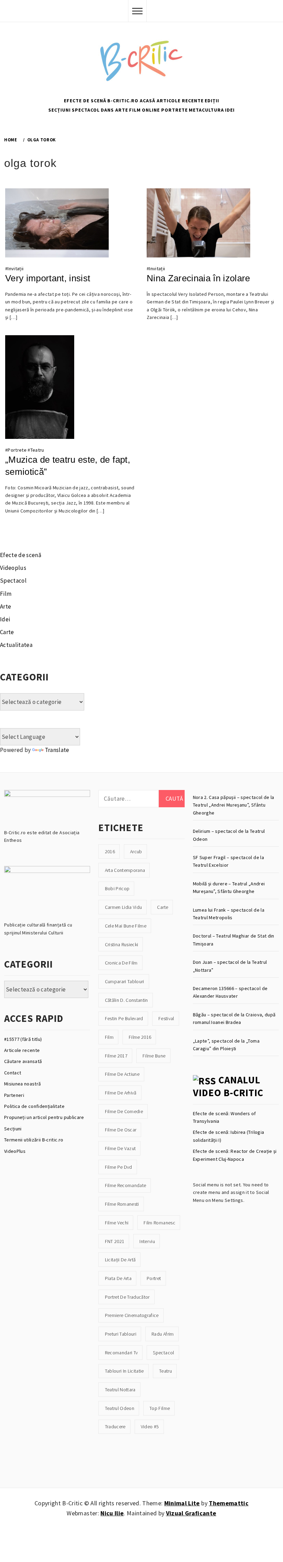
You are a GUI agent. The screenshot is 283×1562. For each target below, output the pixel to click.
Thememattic (228, 1503)
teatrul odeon (119, 1408)
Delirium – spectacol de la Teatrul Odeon (229, 835)
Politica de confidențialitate (34, 1106)
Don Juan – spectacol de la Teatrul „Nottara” (230, 966)
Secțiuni (59, 110)
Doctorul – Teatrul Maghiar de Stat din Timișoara (233, 940)
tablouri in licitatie (124, 1371)
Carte (7, 632)
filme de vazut (120, 1148)
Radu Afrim (163, 1334)
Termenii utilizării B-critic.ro (34, 1140)
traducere (115, 1426)
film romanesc (159, 1223)
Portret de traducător (127, 1297)
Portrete (174, 110)
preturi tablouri (120, 1334)
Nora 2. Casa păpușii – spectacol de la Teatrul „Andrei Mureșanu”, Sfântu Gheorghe (233, 805)
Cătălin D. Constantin (126, 1000)
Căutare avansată (23, 1061)
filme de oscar (121, 1130)
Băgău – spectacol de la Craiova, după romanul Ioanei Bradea (234, 1018)
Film (135, 110)
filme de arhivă (121, 1093)
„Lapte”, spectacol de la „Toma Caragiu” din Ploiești (226, 1045)
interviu (147, 1241)
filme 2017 (116, 1056)
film (109, 1037)
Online (151, 110)
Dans (107, 110)
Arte (121, 110)
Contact (12, 1073)
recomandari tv (121, 1352)
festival (166, 1018)
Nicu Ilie (112, 1513)
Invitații (15, 268)
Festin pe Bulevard (124, 1018)
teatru (165, 1371)
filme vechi (117, 1223)
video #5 (150, 1426)
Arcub (136, 851)
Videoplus (13, 568)
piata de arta (118, 1278)
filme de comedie (124, 1111)
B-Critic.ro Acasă (131, 100)
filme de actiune (122, 1074)
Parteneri (14, 1095)
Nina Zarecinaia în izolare (198, 278)
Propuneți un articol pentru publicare (44, 1117)
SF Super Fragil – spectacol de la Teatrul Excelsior (228, 861)
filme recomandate (125, 1185)
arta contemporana (125, 870)
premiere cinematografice (132, 1315)
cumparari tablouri (124, 981)
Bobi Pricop (117, 888)
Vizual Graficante (191, 1513)
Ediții (212, 100)
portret (154, 1278)
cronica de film (121, 963)
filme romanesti (122, 1204)
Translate (57, 750)
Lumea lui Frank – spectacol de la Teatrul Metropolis (228, 914)
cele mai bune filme (125, 926)
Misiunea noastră (22, 1084)
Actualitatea (16, 645)
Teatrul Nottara (120, 1389)
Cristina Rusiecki (121, 944)
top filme (159, 1408)
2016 (110, 851)
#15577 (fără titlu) (23, 1039)
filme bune (154, 1056)
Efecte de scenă (85, 100)
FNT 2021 (115, 1241)
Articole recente (180, 100)
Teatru (37, 450)
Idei (230, 110)
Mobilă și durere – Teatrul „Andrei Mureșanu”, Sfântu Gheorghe (229, 887)
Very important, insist (47, 278)
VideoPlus (15, 1151)
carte (162, 907)
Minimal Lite (182, 1503)
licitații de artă (120, 1260)
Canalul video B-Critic (228, 1086)
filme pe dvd (118, 1167)
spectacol (163, 1352)
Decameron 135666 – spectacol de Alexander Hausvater (230, 992)
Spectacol (86, 110)
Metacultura (206, 110)
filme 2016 (140, 1037)
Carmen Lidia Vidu (123, 907)
